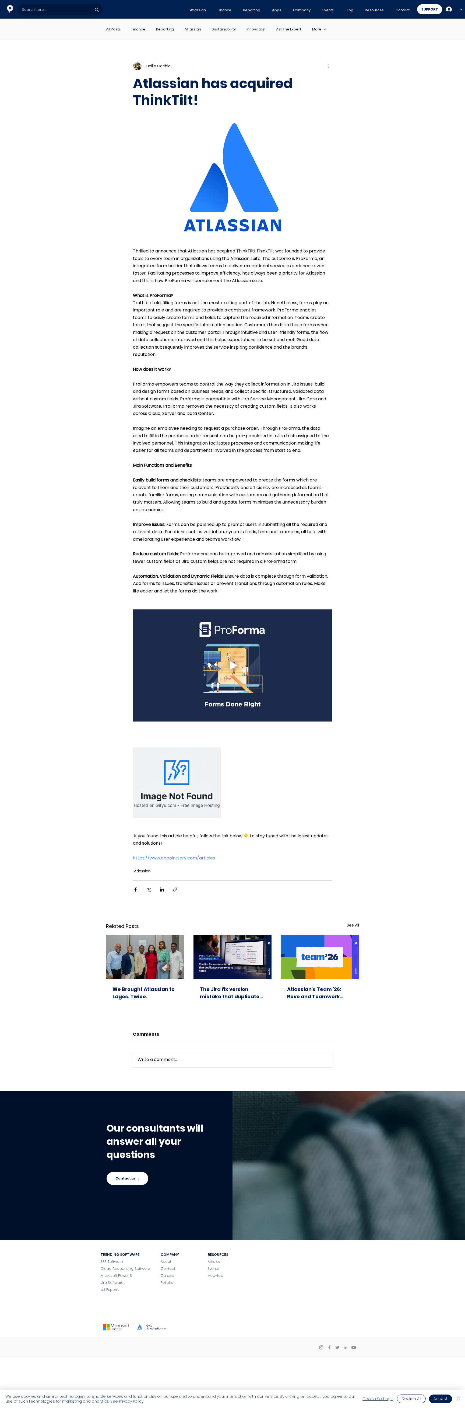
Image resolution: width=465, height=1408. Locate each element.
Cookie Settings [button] (377, 1399)
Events (213, 1268)
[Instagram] (321, 1347)
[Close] (458, 1399)
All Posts (113, 29)
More (316, 29)
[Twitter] (337, 1347)
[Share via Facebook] (135, 889)
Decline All (411, 1398)
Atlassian (193, 29)
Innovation (255, 29)
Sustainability (224, 29)
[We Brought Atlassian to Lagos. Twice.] (145, 957)
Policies (167, 1282)
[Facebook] (329, 1347)
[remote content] (232, 783)
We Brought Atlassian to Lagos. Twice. (143, 993)
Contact (168, 1268)
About (166, 1261)
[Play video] (232, 665)
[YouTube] (353, 1347)
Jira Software (112, 1282)
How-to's (215, 1275)
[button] (198, 10)
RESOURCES (218, 1254)
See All (353, 925)
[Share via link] (175, 889)
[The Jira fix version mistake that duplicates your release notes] (232, 957)
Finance (138, 29)
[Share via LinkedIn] (161, 889)
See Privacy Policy (126, 1401)
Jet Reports (110, 1289)
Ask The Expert (288, 29)
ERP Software (112, 1261)
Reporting (165, 29)
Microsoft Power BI (116, 1275)
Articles (214, 1261)
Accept (441, 1398)
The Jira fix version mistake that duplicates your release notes (231, 993)
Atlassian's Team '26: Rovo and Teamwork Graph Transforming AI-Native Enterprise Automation (318, 993)
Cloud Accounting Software (125, 1268)
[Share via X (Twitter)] (148, 889)
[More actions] (329, 66)
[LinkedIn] (345, 1347)
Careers (167, 1275)
